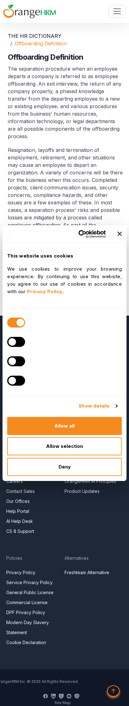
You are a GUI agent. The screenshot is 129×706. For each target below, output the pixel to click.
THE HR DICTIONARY (34, 36)
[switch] (16, 342)
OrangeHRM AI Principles (90, 481)
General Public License (30, 592)
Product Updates (82, 491)
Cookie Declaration (26, 642)
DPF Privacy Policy (25, 612)
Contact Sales (20, 491)
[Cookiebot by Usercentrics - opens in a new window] (80, 234)
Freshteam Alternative (86, 572)
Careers (14, 481)
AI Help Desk (19, 521)
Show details (94, 406)
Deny (65, 467)
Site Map (62, 702)
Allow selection (64, 446)
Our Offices (18, 501)
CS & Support (20, 531)
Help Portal (17, 511)
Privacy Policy (20, 572)
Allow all (64, 426)
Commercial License (27, 602)
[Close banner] (119, 234)
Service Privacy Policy (29, 582)
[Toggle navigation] (117, 11)
